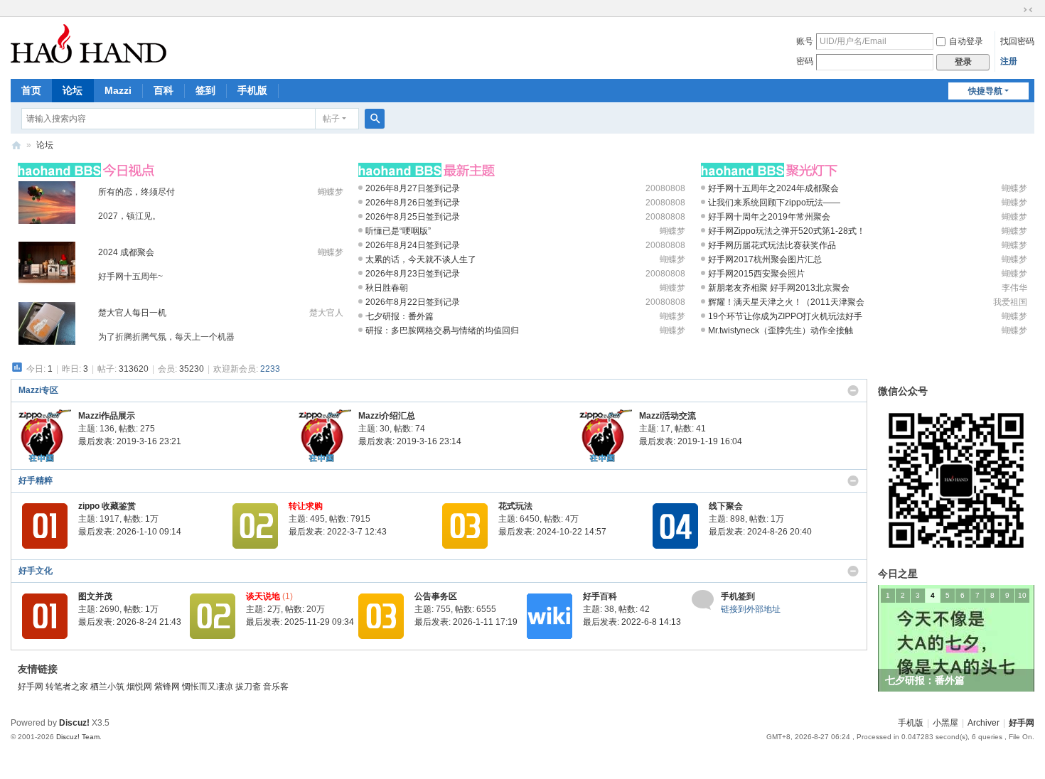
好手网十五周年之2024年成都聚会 (773, 188)
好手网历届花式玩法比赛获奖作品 (772, 245)
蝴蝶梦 (330, 192)
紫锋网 (168, 687)
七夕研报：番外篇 (399, 316)
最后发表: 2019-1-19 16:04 (690, 441)
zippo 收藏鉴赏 (107, 506)
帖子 (331, 119)
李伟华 (1014, 288)
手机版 (252, 90)
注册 (1008, 61)
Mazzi (118, 90)
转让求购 (306, 506)
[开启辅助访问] (1014, 10)
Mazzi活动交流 (667, 416)
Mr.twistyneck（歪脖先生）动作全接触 (780, 330)
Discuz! (74, 723)
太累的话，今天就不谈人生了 (420, 259)
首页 (31, 90)
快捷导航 (985, 91)
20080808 (665, 188)
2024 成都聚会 (126, 252)
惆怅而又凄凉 (208, 687)
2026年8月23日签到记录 (412, 274)
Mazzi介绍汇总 (386, 416)
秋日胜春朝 (386, 288)
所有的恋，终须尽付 (136, 192)
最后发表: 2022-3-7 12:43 (338, 532)
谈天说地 (263, 596)
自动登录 (966, 41)
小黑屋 (945, 723)
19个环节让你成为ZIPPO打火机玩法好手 (785, 316)
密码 (804, 61)
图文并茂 (95, 596)
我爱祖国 (1010, 302)
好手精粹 (35, 480)
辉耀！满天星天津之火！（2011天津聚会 (786, 302)
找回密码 (1017, 41)
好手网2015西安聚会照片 (756, 274)
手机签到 (738, 596)
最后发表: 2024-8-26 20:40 (760, 532)
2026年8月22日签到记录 (412, 302)
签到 (205, 90)
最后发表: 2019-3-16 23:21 (129, 441)
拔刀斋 (249, 687)
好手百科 (600, 596)
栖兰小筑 (108, 687)
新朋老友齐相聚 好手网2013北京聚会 (779, 288)
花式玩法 (515, 506)
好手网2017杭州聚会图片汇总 (765, 259)
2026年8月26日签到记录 (412, 203)
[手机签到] (703, 599)
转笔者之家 (67, 687)
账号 (804, 41)
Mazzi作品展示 (106, 416)
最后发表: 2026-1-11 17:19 (466, 622)
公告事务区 (435, 596)
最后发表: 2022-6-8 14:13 (632, 622)
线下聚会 (726, 506)
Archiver (984, 723)
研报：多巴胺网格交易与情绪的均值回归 (442, 330)
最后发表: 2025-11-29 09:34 (300, 622)
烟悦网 (140, 687)
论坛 (72, 90)
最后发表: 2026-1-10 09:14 (129, 532)
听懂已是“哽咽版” (398, 231)
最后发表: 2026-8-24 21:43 (129, 622)
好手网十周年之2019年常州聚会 (769, 217)
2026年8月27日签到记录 (412, 188)
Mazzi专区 (38, 390)
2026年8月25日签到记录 (412, 217)
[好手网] (88, 43)
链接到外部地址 (751, 609)
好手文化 (35, 571)
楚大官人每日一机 (132, 313)
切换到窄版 (1028, 10)
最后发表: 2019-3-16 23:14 (409, 441)
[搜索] (375, 119)
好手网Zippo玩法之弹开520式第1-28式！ (786, 231)
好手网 (16, 145)
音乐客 (276, 687)
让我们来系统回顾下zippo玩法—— (774, 203)
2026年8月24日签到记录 (412, 245)
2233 (270, 369)
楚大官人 (326, 313)
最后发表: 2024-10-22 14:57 (552, 532)
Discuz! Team (78, 737)
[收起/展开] (853, 391)
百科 (163, 90)
